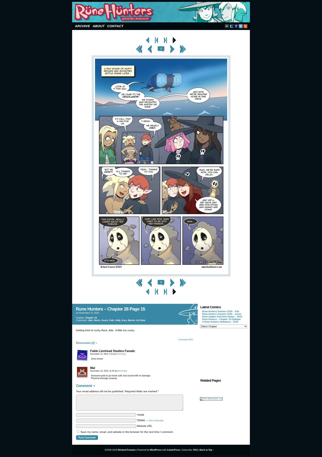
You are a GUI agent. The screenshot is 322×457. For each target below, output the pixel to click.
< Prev (149, 46)
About (99, 26)
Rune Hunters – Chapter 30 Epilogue (221, 319)
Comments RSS (185, 339)
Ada (90, 320)
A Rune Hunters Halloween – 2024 (220, 322)
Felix (111, 320)
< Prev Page (147, 38)
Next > (172, 46)
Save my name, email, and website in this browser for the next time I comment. (126, 431)
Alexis (97, 320)
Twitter (241, 26)
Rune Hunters (161, 12)
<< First (139, 46)
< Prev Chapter (157, 38)
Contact (115, 26)
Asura (104, 320)
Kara (124, 320)
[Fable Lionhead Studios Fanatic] (82, 355)
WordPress (156, 450)
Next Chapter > (165, 38)
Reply (123, 354)
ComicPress (173, 450)
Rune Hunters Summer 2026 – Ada (220, 311)
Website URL (144, 425)
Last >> (183, 46)
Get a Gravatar (156, 420)
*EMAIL (150, 420)
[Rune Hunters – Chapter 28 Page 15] (161, 275)
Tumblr (231, 26)
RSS (245, 26)
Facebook (236, 26)
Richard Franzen (126, 450)
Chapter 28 (91, 317)
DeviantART (227, 26)
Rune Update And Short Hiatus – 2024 (222, 316)
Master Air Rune (136, 320)
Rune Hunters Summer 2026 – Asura (221, 314)
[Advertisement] (223, 353)
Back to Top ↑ (207, 450)
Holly (118, 320)
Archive (82, 26)
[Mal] (82, 372)
